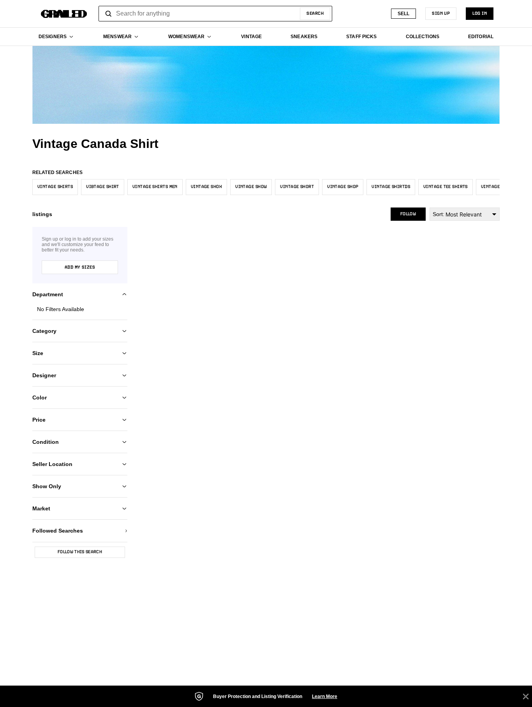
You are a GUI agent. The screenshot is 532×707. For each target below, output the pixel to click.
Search (315, 14)
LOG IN (479, 14)
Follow (408, 214)
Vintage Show (251, 187)
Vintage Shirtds (391, 187)
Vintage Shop (342, 187)
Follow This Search (80, 552)
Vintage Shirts (55, 187)
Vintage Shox (206, 187)
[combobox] (215, 13)
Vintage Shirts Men (155, 187)
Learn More (324, 696)
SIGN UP (441, 14)
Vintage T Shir (498, 187)
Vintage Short (297, 187)
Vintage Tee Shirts (445, 187)
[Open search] (109, 14)
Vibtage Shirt (102, 187)
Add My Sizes (80, 267)
